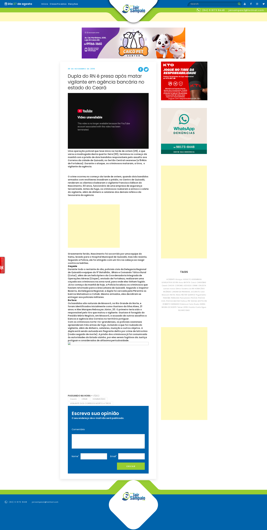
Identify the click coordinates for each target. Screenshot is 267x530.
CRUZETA (202, 285)
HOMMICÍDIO (99, 399)
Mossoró (165, 295)
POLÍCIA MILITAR (173, 301)
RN (205, 301)
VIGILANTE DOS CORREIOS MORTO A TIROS (90, 403)
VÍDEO (96, 395)
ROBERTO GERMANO (171, 304)
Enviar (131, 466)
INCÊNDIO (167, 291)
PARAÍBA (166, 298)
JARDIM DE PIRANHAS (181, 291)
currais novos (169, 288)
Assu (181, 282)
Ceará (73, 399)
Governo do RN (187, 288)
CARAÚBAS (201, 282)
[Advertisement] (94, 226)
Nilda (178, 295)
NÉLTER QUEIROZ (188, 295)
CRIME (85, 399)
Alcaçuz (178, 279)
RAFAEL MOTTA (197, 301)
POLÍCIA (194, 298)
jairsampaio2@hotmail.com (246, 10)
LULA (203, 291)
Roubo (196, 304)
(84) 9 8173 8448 (213, 10)
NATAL (172, 295)
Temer (180, 307)
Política (183, 301)
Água (203, 307)
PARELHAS (175, 298)
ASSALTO (187, 279)
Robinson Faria (186, 304)
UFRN (185, 307)
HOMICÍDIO (200, 288)
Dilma (178, 288)
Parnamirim (185, 298)
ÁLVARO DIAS (184, 310)
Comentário (78, 429)
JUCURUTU (195, 291)
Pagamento (201, 295)
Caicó (193, 282)
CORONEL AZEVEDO (183, 285)
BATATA (187, 282)
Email (113, 456)
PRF (189, 301)
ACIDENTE (170, 279)
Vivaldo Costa (194, 307)
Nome (75, 456)
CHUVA (171, 285)
